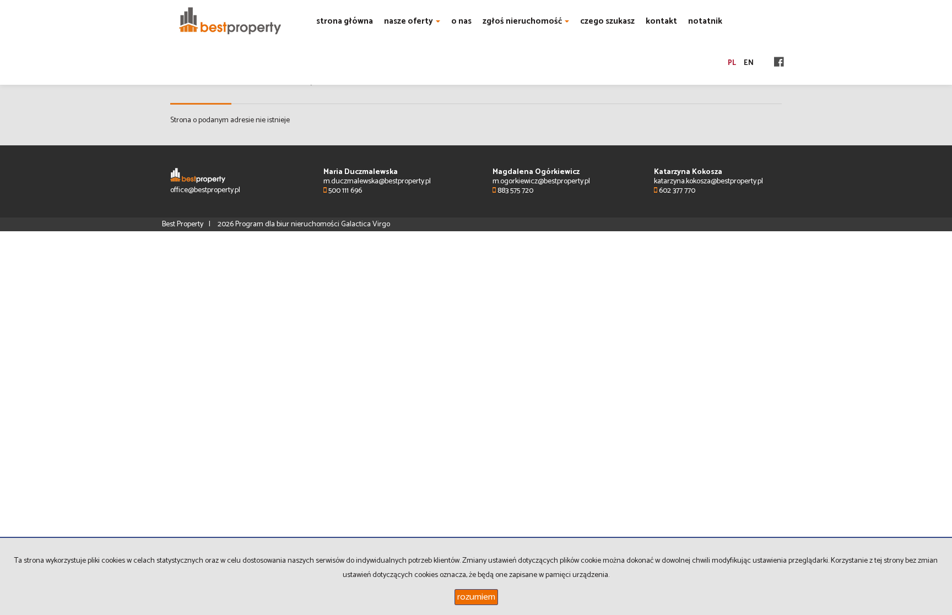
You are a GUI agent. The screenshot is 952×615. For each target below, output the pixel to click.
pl (732, 63)
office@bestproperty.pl (205, 190)
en (749, 63)
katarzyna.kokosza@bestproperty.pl (708, 181)
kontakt (661, 21)
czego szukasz (607, 21)
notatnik (705, 21)
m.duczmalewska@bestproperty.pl (377, 181)
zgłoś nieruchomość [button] (523, 21)
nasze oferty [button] (409, 21)
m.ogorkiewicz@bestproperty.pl (541, 181)
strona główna (344, 21)
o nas (461, 21)
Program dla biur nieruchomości (288, 224)
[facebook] (779, 63)
